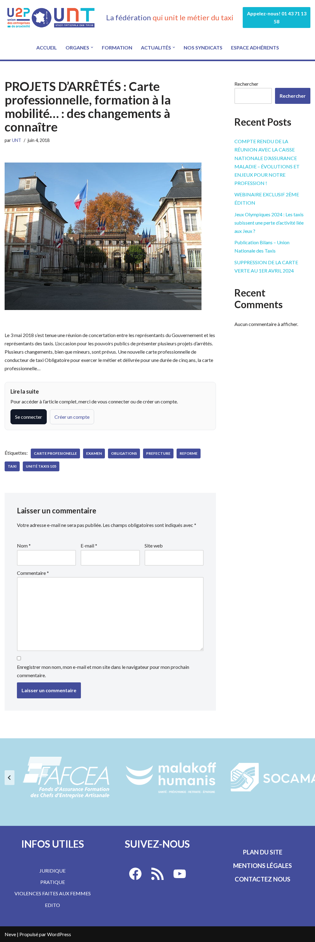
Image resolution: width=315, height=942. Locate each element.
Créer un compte (72, 417)
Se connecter (28, 417)
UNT (16, 140)
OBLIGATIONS (124, 453)
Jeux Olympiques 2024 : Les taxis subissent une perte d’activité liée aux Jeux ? (269, 222)
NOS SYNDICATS (203, 47)
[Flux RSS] (157, 873)
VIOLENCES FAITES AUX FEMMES (52, 893)
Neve (10, 934)
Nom (24, 545)
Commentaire (33, 573)
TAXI (12, 466)
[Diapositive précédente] (9, 777)
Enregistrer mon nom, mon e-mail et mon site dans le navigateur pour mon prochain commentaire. (103, 671)
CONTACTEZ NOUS (262, 879)
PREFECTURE (158, 453)
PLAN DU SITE (262, 852)
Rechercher (246, 84)
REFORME (188, 453)
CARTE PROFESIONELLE (55, 453)
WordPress (59, 934)
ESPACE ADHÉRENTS (255, 47)
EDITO (52, 905)
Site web (154, 545)
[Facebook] (135, 873)
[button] (92, 47)
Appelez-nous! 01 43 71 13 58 (276, 17)
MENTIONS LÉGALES (262, 865)
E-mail (89, 545)
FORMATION (117, 47)
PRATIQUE (52, 882)
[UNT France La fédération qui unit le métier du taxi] (51, 17)
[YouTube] (179, 873)
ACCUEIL (46, 47)
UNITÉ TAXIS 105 (41, 466)
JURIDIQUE (52, 870)
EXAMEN (94, 453)
